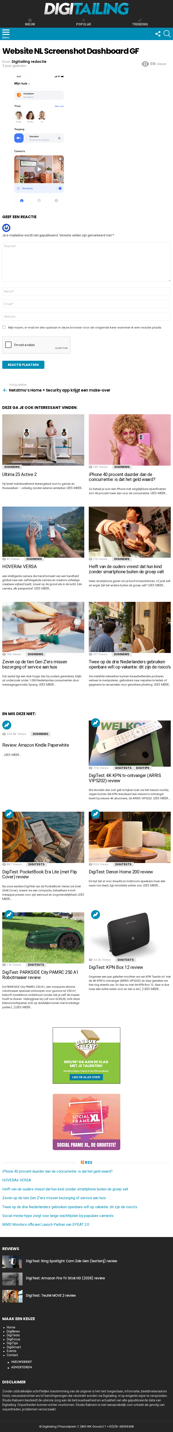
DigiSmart (14, 1347)
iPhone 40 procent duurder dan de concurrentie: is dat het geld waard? (122, 477)
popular (83, 24)
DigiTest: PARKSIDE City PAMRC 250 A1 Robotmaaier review (40, 975)
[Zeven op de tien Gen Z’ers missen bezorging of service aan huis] (43, 627)
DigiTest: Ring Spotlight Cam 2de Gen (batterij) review (71, 1261)
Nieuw (30, 24)
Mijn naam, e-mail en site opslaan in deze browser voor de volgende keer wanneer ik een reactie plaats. (85, 327)
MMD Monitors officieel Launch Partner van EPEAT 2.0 (45, 1225)
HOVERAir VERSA (19, 566)
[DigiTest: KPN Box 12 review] (130, 935)
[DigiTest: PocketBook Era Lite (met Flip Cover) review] (43, 837)
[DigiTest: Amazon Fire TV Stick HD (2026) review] (12, 1279)
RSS (88, 1162)
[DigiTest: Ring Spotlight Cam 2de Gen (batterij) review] (12, 1261)
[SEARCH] (167, 33)
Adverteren (21, 1367)
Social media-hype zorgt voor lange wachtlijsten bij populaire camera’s (58, 1216)
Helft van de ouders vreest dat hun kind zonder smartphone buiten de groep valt (126, 569)
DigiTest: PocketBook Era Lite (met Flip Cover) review (39, 874)
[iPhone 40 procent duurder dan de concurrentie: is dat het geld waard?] (130, 440)
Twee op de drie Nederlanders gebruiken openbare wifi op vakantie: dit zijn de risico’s (130, 664)
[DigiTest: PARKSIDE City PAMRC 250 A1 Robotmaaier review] (43, 938)
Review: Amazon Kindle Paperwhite (35, 745)
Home (11, 1327)
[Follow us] (157, 33)
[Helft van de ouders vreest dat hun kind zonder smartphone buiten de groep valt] (130, 532)
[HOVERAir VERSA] (43, 532)
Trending (6, 725)
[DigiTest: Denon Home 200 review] (130, 837)
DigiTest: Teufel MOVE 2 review (51, 1295)
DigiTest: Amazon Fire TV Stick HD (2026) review (65, 1278)
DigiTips (142, 768)
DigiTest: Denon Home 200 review (121, 872)
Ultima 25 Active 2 (19, 474)
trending (140, 24)
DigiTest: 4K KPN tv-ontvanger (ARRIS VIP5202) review (125, 778)
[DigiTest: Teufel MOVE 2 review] (12, 1296)
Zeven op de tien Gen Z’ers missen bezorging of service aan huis (34, 664)
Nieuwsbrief (21, 1362)
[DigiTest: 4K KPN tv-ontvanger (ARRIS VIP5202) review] (130, 744)
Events (11, 1351)
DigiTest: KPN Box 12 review (116, 967)
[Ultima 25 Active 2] (43, 440)
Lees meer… (74, 488)
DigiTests (123, 768)
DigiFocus (13, 1339)
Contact (12, 1355)
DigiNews (12, 467)
